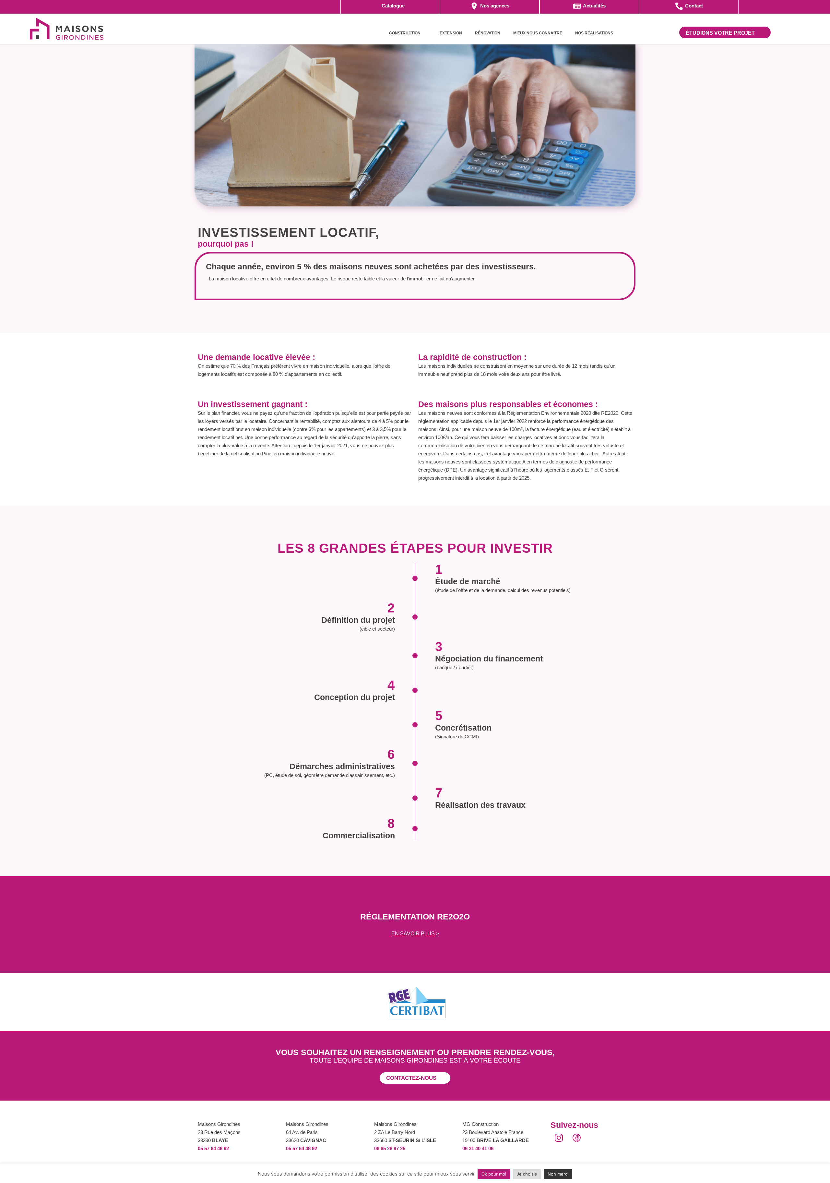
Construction (405, 33)
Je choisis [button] (527, 1174)
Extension (451, 33)
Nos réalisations (594, 33)
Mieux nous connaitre (537, 33)
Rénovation (487, 33)
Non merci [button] (558, 1174)
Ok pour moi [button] (493, 1174)
